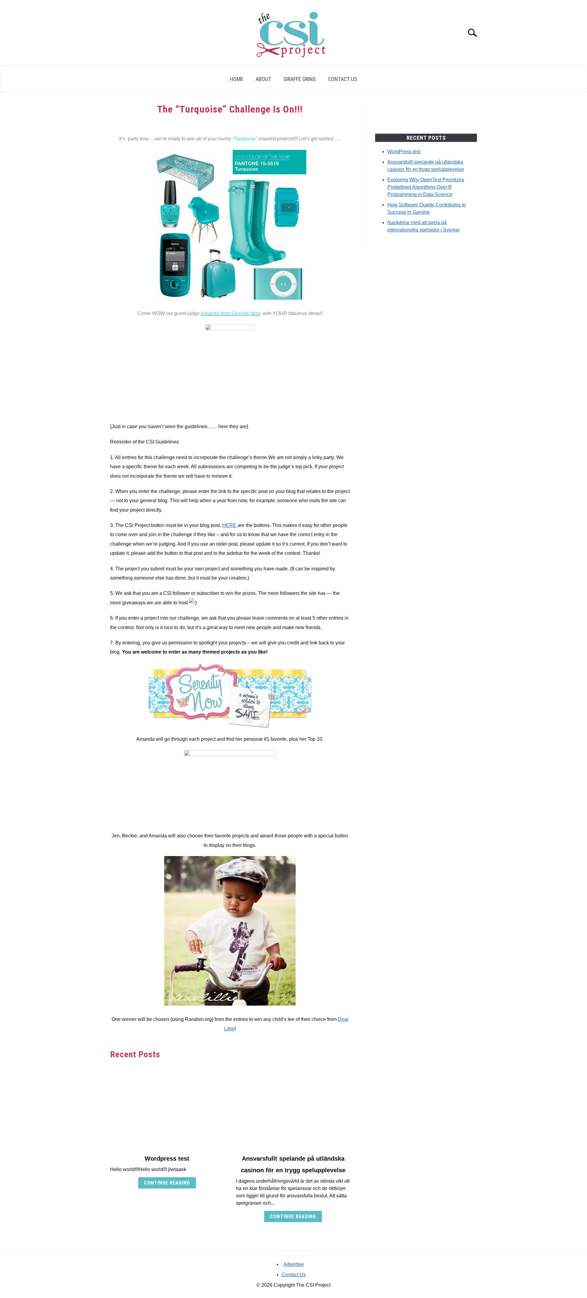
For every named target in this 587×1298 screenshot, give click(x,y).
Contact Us (342, 79)
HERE (229, 525)
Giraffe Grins (299, 79)
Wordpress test (167, 1158)
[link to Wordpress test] (167, 1107)
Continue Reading (167, 1183)
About (263, 79)
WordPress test (403, 151)
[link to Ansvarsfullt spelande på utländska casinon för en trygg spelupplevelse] (293, 1107)
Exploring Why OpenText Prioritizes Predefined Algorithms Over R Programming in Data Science (425, 187)
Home (236, 79)
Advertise (293, 1264)
